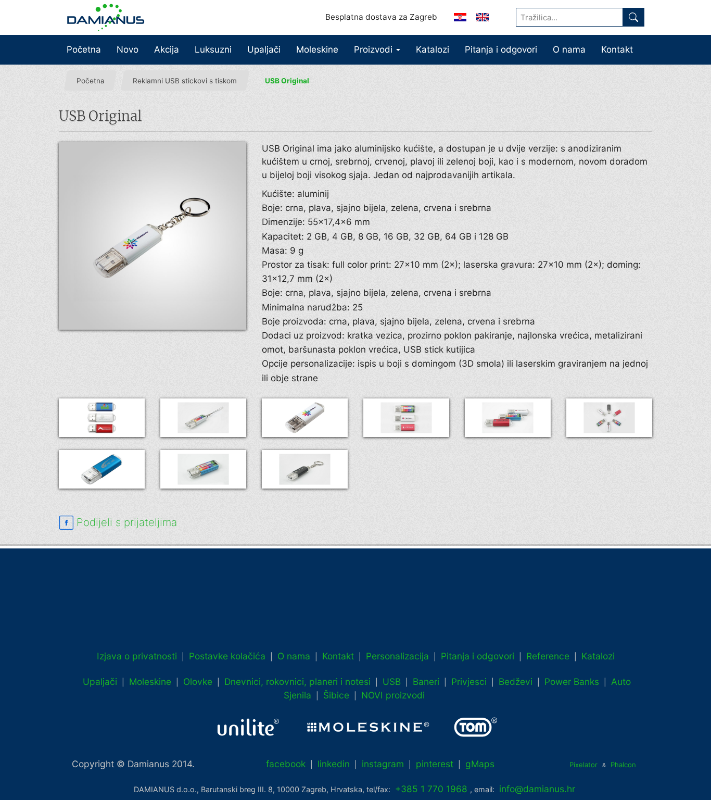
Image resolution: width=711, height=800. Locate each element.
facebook (286, 763)
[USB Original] (152, 236)
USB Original (287, 81)
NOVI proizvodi (393, 695)
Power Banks (571, 681)
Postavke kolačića (227, 656)
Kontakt (617, 49)
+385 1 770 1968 (431, 788)
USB (392, 681)
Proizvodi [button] (374, 49)
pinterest (434, 763)
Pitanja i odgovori (501, 49)
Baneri (426, 681)
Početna (84, 49)
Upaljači (264, 49)
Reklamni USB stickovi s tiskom (185, 81)
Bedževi (515, 681)
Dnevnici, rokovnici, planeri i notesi (297, 681)
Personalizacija (397, 656)
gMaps (479, 763)
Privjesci (469, 681)
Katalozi (432, 49)
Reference (547, 656)
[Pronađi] (633, 17)
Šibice (336, 695)
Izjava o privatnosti (137, 656)
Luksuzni (213, 49)
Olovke (197, 681)
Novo (127, 49)
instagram (383, 763)
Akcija (166, 49)
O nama (569, 49)
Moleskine (317, 49)
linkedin (334, 763)
